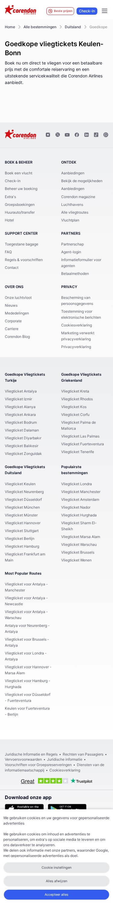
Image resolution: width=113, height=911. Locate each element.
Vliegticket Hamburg (22, 546)
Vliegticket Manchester (80, 492)
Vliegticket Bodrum (21, 422)
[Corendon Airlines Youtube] (67, 135)
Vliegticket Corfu (75, 414)
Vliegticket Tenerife (77, 452)
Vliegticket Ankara (20, 414)
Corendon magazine (78, 197)
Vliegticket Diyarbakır (23, 438)
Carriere (11, 329)
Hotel (9, 220)
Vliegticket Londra (76, 484)
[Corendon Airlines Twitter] (57, 135)
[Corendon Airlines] (20, 10)
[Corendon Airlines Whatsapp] (105, 135)
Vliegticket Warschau (79, 544)
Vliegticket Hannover (22, 523)
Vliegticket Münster (21, 515)
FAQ (8, 252)
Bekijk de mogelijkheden (81, 181)
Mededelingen (17, 313)
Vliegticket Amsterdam (80, 499)
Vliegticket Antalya (21, 391)
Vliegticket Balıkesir (21, 446)
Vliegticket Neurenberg (24, 492)
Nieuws (11, 305)
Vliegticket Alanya (20, 407)
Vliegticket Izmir (18, 399)
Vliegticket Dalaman (22, 430)
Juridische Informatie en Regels (31, 754)
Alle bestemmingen (40, 27)
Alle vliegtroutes (74, 212)
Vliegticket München (22, 507)
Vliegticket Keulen (20, 484)
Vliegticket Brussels (77, 552)
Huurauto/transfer (20, 212)
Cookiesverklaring (76, 325)
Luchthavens (72, 204)
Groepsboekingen (20, 204)
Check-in (87, 11)
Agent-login (71, 252)
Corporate (13, 321)
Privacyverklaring (76, 347)
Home (10, 27)
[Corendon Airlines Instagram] (48, 135)
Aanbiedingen (72, 173)
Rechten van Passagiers (83, 754)
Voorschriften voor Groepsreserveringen (38, 765)
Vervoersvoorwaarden (23, 759)
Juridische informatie (64, 759)
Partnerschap (72, 244)
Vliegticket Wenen (76, 560)
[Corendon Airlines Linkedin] (86, 135)
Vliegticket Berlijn (19, 538)
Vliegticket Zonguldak (23, 454)
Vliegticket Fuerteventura (82, 444)
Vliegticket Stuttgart (22, 531)
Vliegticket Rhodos (77, 399)
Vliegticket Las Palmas (80, 436)
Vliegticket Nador (75, 507)
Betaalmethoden (75, 273)
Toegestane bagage (21, 244)
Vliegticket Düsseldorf (23, 499)
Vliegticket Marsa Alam (80, 537)
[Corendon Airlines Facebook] (76, 135)
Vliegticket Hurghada (79, 515)
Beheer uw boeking (21, 189)
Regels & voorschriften (24, 260)
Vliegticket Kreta (75, 391)
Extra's (10, 197)
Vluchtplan (70, 220)
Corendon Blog (17, 336)
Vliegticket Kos (73, 407)
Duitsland (73, 27)
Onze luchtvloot (18, 297)
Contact (11, 267)
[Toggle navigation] (104, 11)
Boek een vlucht (18, 173)
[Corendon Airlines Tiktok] (96, 135)
